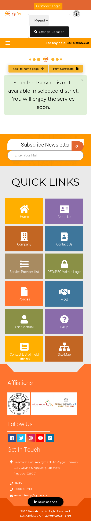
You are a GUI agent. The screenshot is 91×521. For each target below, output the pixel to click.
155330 (18, 482)
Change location (51, 32)
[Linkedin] (50, 438)
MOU (64, 299)
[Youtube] (40, 438)
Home (24, 216)
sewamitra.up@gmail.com (32, 495)
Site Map (64, 354)
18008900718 (23, 489)
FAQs (64, 327)
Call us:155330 (77, 43)
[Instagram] (31, 438)
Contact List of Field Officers (24, 356)
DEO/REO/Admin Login (64, 271)
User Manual (24, 327)
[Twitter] (21, 438)
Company (24, 244)
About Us (64, 216)
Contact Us (64, 244)
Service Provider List (24, 271)
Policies (24, 299)
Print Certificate (64, 68)
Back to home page (27, 68)
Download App (47, 501)
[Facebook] (12, 438)
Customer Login (48, 6)
